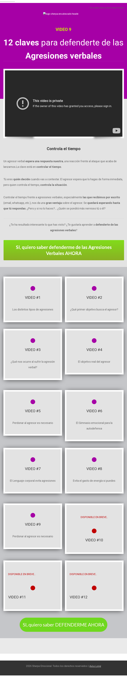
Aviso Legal (95, 665)
